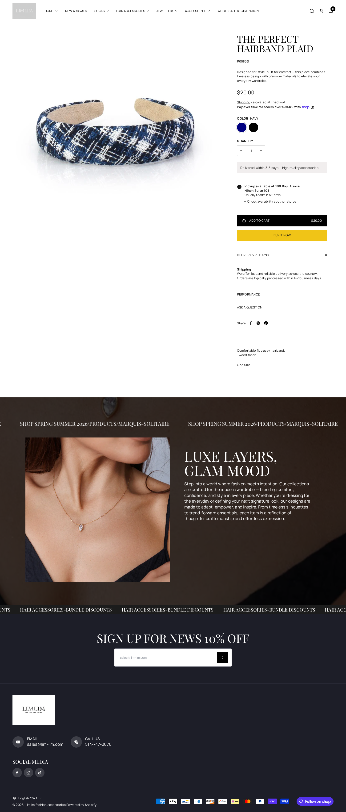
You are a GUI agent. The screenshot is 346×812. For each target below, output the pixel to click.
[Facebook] (251, 323)
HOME (49, 11)
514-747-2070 (98, 744)
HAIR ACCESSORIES (130, 11)
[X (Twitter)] (258, 323)
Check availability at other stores (271, 201)
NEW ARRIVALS (76, 11)
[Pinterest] (266, 323)
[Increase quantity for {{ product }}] (261, 151)
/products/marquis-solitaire (154, 423)
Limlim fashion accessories (45, 805)
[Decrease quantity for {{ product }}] (241, 151)
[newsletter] (222, 657)
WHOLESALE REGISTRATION (238, 11)
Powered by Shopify (81, 805)
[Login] (321, 11)
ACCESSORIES (195, 11)
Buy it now (282, 235)
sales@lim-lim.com (45, 744)
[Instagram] (28, 772)
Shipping (243, 102)
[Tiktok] (39, 772)
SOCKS (99, 11)
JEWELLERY (164, 11)
